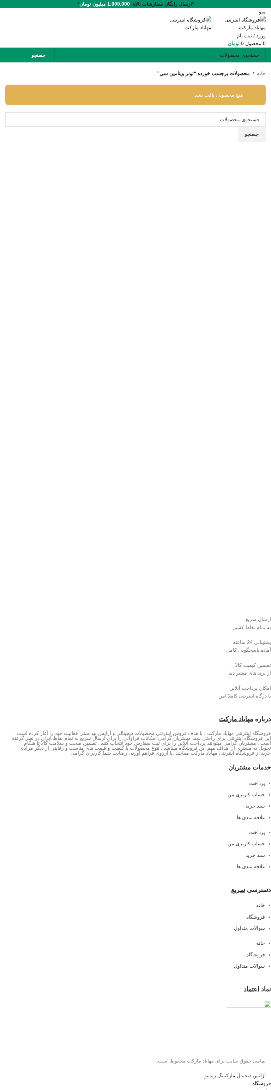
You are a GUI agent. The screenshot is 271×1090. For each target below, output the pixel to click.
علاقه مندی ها (251, 817)
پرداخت (257, 783)
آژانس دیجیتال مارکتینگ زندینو (235, 1075)
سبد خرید (255, 806)
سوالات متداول (249, 928)
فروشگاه (255, 917)
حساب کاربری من (246, 794)
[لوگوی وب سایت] (238, 23)
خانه (261, 73)
